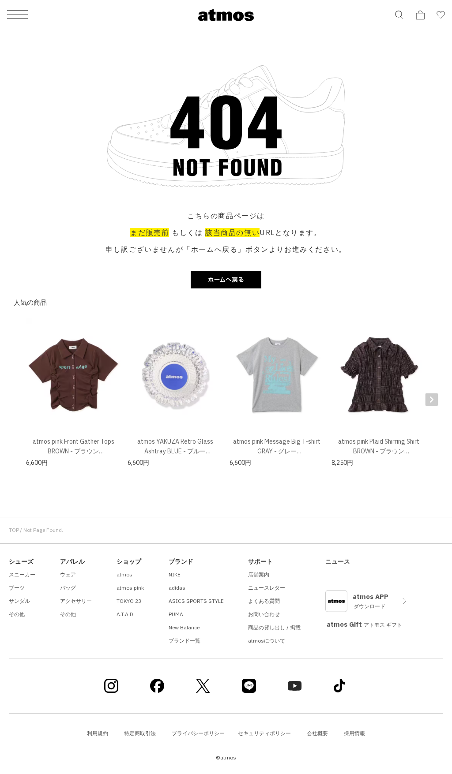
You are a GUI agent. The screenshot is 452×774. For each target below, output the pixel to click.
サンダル (19, 601)
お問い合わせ (264, 614)
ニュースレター (266, 587)
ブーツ (17, 587)
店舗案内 (258, 574)
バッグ (68, 587)
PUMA (176, 614)
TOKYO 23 (129, 601)
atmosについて (266, 640)
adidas (177, 587)
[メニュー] (17, 15)
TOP (14, 530)
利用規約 (97, 733)
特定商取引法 (140, 733)
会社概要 (317, 733)
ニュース (337, 561)
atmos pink (130, 587)
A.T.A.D (125, 614)
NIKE (175, 574)
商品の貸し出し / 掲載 (274, 627)
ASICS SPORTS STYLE (196, 601)
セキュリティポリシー (264, 733)
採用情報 (354, 733)
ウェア (68, 574)
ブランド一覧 (184, 640)
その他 (17, 614)
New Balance (184, 627)
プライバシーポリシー (198, 733)
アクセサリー (76, 601)
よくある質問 (264, 601)
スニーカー (22, 574)
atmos (124, 574)
